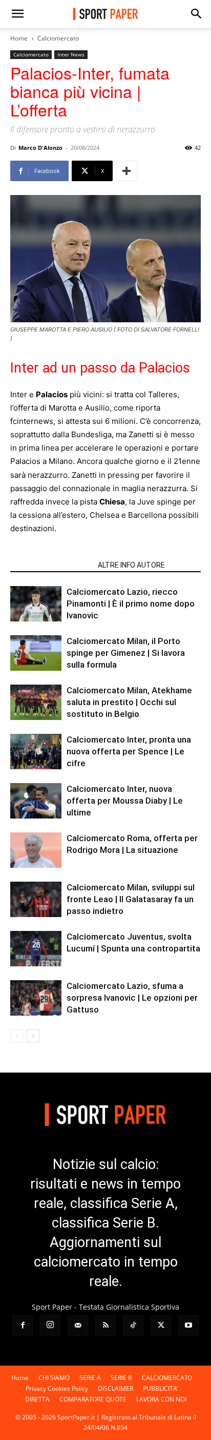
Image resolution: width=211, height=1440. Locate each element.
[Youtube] (188, 1325)
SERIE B (121, 1377)
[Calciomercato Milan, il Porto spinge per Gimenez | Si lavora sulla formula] (35, 653)
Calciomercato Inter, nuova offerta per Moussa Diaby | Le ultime (125, 801)
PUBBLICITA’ (160, 1388)
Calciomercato (58, 38)
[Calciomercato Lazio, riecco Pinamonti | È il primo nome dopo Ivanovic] (35, 603)
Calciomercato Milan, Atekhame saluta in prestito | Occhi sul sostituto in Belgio (129, 702)
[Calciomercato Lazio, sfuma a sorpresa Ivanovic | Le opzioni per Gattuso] (35, 998)
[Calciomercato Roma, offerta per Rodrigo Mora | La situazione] (35, 850)
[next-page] (33, 1035)
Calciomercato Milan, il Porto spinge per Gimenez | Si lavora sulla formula (126, 653)
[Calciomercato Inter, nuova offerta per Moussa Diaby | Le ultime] (35, 801)
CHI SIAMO (54, 1377)
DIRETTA (37, 1399)
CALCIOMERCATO (167, 1377)
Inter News (71, 54)
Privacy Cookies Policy (57, 1388)
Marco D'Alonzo (40, 147)
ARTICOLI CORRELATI (51, 565)
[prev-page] (16, 1035)
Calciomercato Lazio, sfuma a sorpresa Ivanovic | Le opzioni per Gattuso (132, 998)
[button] (17, 14)
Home (19, 38)
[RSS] (105, 1325)
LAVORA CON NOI (161, 1399)
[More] (126, 171)
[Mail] (78, 1325)
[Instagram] (50, 1325)
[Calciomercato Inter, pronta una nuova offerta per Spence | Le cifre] (35, 751)
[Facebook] (22, 1325)
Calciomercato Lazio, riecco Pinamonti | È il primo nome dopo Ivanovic (131, 603)
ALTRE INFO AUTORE (131, 565)
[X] (161, 1325)
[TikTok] (133, 1325)
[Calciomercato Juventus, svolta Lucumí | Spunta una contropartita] (35, 948)
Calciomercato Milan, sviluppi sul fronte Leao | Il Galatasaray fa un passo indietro (131, 899)
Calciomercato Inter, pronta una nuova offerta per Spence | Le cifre (129, 751)
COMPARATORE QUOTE (92, 1399)
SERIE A (90, 1377)
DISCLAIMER (115, 1388)
